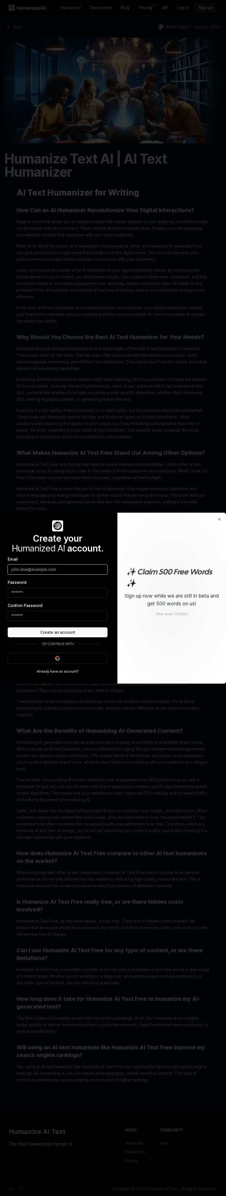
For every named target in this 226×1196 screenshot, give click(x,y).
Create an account (57, 632)
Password (17, 582)
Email (13, 559)
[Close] (219, 519)
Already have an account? (58, 671)
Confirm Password (25, 605)
